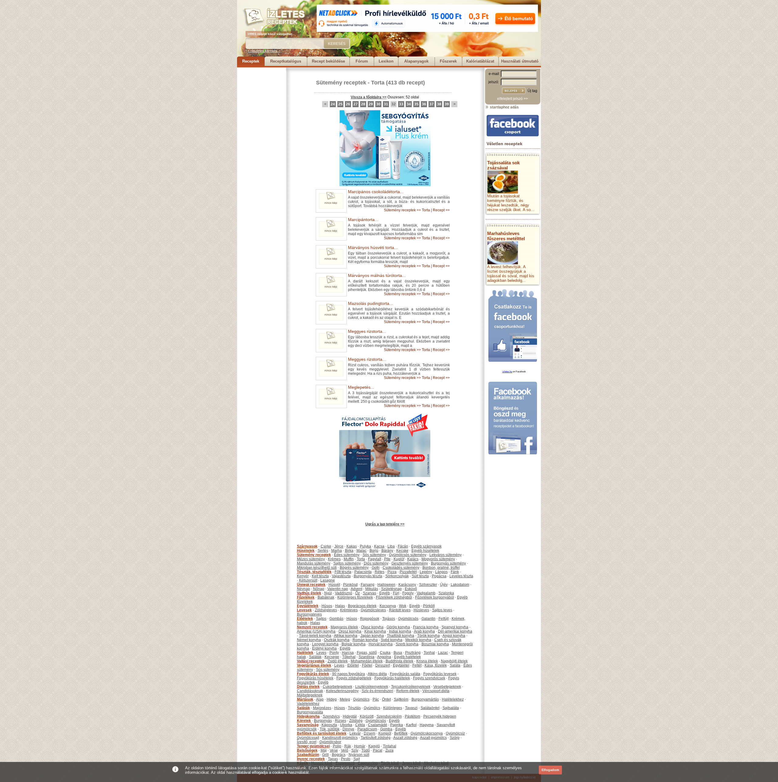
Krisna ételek (427, 661)
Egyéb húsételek (425, 550)
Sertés (323, 550)
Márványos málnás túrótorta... (377, 275)
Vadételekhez (308, 704)
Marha (336, 550)
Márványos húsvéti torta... (373, 247)
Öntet (386, 699)
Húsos (327, 606)
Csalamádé (377, 725)
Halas (340, 606)
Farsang (367, 584)
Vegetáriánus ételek (314, 665)
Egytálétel (401, 665)
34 (409, 104)
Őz (357, 593)
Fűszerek (448, 61)
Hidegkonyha (308, 716)
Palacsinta (363, 572)
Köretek (304, 721)
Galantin (428, 618)
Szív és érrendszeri (377, 691)
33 (401, 104)
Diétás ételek (308, 687)
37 (431, 104)
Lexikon (386, 61)
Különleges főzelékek (355, 597)
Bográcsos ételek (362, 606)
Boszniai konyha (435, 644)
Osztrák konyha (336, 640)
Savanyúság (307, 725)
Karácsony (407, 584)
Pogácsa (439, 576)
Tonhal (429, 653)
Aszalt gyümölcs (433, 738)
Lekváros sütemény (445, 555)
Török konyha (428, 635)
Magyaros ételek (344, 627)
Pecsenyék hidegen (439, 716)
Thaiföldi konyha (400, 635)
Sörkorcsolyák (397, 576)
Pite (387, 559)
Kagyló (374, 746)
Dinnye (348, 729)
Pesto (345, 759)
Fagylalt (374, 559)
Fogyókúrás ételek (313, 674)
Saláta (455, 665)
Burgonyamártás (425, 699)
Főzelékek (306, 597)
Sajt (356, 759)
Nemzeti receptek (312, 627)
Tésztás (354, 708)
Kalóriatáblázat (480, 61)
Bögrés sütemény (354, 567)
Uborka (346, 725)
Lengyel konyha (325, 644)
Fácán (403, 546)
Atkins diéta (377, 674)
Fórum (362, 61)
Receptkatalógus (285, 61)
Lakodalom (460, 584)
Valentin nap (337, 589)
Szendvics (331, 716)
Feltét (417, 665)
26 (348, 104)
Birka (349, 550)
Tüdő (365, 750)
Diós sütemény (376, 563)
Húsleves (421, 610)
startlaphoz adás (504, 107)
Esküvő (411, 589)
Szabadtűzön (308, 755)
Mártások (305, 699)
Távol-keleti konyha (315, 635)
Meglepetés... (361, 387)
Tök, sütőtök (329, 729)
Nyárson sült (359, 755)
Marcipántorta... (363, 219)
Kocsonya (388, 606)
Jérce (338, 546)
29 (371, 104)
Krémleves (349, 610)
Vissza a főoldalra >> (369, 97)
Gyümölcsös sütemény (407, 555)
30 (378, 104)
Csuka (385, 653)
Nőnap (318, 589)
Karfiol (411, 725)
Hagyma (427, 725)
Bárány (387, 550)
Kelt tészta (320, 576)
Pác (376, 699)
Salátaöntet (430, 708)
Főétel (367, 665)
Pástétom (412, 716)
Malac (361, 550)
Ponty (334, 653)
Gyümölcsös (408, 618)
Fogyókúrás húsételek (315, 678)
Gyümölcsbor (330, 742)
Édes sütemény (347, 555)
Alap (320, 699)
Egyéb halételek (407, 657)
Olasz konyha (372, 627)
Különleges (392, 708)
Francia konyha (426, 627)
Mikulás (371, 589)
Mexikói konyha (418, 640)
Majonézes (322, 708)
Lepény (426, 572)
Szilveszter (428, 584)
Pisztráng (413, 653)
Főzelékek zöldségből (394, 597)
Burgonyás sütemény (448, 563)
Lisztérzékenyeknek (371, 687)
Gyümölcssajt (308, 738)
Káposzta (329, 725)
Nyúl (328, 593)
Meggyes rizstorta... (367, 331)
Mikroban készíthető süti (317, 567)
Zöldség (356, 721)
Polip (337, 746)
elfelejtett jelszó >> (512, 99)
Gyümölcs (361, 699)
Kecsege (332, 657)
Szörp (455, 738)
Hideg (332, 699)
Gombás (336, 618)
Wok (402, 606)
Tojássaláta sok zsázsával (503, 165)
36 (424, 104)
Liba (391, 546)
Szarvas (369, 593)
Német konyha (309, 640)
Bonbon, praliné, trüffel (441, 567)
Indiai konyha (400, 631)
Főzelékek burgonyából (434, 597)
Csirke (326, 546)
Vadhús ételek (309, 593)
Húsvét (334, 584)
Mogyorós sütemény (438, 559)
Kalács (412, 559)
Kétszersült (308, 580)
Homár (359, 746)
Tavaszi (411, 708)
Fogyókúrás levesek (439, 674)
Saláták (315, 657)
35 (416, 104)
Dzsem (369, 733)
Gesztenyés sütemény (409, 563)
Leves (321, 653)
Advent (356, 589)
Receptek (250, 61)
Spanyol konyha (455, 627)
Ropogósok (369, 618)
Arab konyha (424, 631)
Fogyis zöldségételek (353, 678)
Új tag (532, 91)
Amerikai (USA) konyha (316, 631)
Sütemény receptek (341, 83)
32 (393, 104)
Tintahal (389, 746)
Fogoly (408, 593)
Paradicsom (367, 729)
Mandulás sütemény (313, 563)
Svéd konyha (391, 640)
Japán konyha (372, 635)
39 (447, 104)
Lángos (441, 572)
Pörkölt (429, 606)
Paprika (396, 725)
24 (333, 104)
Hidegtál (350, 716)
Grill (325, 755)
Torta (377, 83)
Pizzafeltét (408, 572)
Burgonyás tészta (368, 576)
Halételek (305, 653)
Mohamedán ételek (367, 661)
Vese (334, 750)
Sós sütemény (374, 555)
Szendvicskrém (389, 716)
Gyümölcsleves (373, 610)
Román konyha (365, 640)
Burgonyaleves (309, 614)
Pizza (392, 572)
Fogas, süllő (367, 653)
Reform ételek (407, 691)
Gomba (386, 729)
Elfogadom (550, 770)
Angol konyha (453, 635)
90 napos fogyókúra (348, 674)
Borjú (374, 550)
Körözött (367, 716)
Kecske (402, 550)
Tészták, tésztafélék (314, 572)
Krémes (334, 559)
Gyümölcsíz (455, 733)
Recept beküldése (328, 61)
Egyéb (384, 593)
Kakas (351, 546)
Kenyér (303, 576)
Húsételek (306, 550)
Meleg (345, 699)
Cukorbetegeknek (337, 687)
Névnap (303, 589)
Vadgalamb (426, 593)
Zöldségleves (326, 610)
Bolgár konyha (354, 644)
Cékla (360, 725)
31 (386, 104)
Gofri (376, 567)
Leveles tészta (461, 576)
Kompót (384, 733)
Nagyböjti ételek (454, 661)
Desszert (382, 665)
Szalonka (446, 593)
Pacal (377, 750)
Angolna (384, 657)
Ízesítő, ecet (306, 742)
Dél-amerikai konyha (455, 631)
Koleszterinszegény (342, 691)
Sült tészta (420, 576)
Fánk (455, 572)
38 (439, 104)
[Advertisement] (261, 158)
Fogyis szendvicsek (429, 678)
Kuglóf (399, 559)
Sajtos (321, 618)
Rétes (379, 572)
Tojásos (388, 618)
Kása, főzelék (436, 665)
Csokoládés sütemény (401, 567)
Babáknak (326, 597)
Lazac (443, 653)
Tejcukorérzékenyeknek (410, 687)
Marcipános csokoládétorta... (376, 191)
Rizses (340, 721)
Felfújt (444, 618)
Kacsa (379, 546)
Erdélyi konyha (324, 648)
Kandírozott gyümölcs (340, 738)
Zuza (389, 750)
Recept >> (441, 210)
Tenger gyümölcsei (313, 746)
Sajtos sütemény (347, 563)
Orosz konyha (350, 631)
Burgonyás (323, 721)
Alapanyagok (416, 61)
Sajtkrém (401, 699)
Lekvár (355, 733)
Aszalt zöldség (405, 738)
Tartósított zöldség (376, 738)
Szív (354, 750)
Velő (344, 750)
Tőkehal (349, 657)
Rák (347, 746)
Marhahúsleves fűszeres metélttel (506, 236)
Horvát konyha (381, 644)
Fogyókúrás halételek (392, 678)
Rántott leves (400, 610)
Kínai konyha (375, 631)
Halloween (386, 584)
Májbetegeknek (309, 695)
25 (340, 104)
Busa (398, 653)
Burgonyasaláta (310, 712)
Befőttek (401, 733)
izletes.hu (507, 371)
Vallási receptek (311, 661)
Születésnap (391, 589)
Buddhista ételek (399, 661)
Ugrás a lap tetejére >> (384, 524)
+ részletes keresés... (264, 51)
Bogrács (339, 755)
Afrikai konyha (345, 635)
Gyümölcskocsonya (427, 733)
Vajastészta (341, 576)
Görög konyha (398, 627)
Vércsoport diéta (435, 691)
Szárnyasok (307, 546)
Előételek (305, 618)
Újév (444, 584)
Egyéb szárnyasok (426, 546)
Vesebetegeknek (447, 687)
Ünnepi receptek (311, 584)
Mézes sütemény (311, 559)
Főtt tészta (343, 572)
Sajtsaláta (450, 708)
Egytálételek (307, 606)
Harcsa (348, 653)
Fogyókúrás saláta (405, 674)
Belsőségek (307, 750)
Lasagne (327, 580)
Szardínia (366, 657)
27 (355, 104)
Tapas (333, 759)
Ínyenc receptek (311, 759)
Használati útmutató (520, 61)
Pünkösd (350, 584)
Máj (324, 750)
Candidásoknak (310, 691)
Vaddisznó (343, 593)
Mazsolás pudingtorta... (370, 303)
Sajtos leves (442, 610)
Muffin (349, 559)
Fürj (396, 593)
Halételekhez (453, 699)
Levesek (304, 610)
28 (363, 104)
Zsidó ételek (338, 661)
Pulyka (365, 546)
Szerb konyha (407, 644)
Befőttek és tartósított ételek (321, 733)
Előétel (353, 665)
